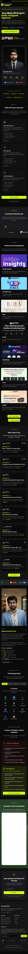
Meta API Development (6, 917)
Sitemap (21, 947)
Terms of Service (15, 947)
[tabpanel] (14, 704)
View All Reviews (14, 575)
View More (15, 452)
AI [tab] (20, 683)
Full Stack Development (6, 921)
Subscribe (14, 892)
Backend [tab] (10, 683)
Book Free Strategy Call (11, 31)
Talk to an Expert (14, 197)
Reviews (16, 919)
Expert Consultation (5, 923)
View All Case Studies (14, 201)
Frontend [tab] (5, 683)
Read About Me (6, 662)
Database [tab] (16, 683)
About (16, 921)
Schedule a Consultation (14, 793)
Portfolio (16, 917)
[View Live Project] (23, 443)
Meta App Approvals (5, 919)
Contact (16, 923)
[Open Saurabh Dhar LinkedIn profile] (12, 71)
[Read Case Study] (25, 443)
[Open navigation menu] (25, 4)
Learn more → (6, 140)
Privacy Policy (8, 947)
